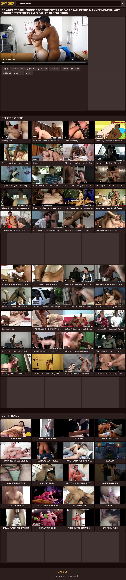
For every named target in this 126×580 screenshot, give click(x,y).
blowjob (76, 69)
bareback (43, 69)
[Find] (123, 3)
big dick (8, 73)
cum (66, 69)
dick (30, 73)
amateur (19, 73)
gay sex (32, 69)
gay (6, 69)
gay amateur (18, 69)
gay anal (55, 69)
